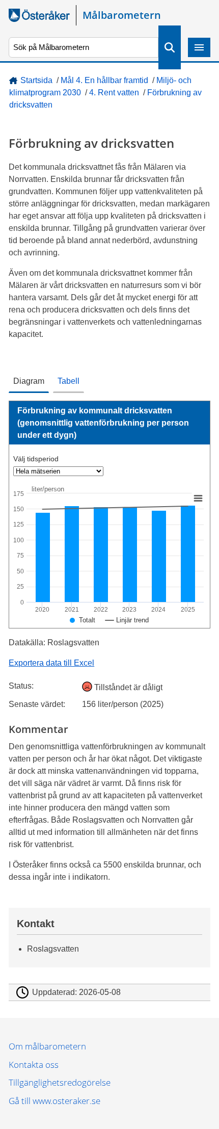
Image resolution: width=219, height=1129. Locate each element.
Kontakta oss (34, 1064)
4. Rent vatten (114, 92)
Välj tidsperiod (36, 459)
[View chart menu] (198, 498)
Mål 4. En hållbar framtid (104, 80)
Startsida (36, 80)
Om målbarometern (47, 1046)
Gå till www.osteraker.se (54, 1101)
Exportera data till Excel (51, 663)
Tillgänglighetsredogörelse (60, 1082)
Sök (169, 47)
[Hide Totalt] (82, 620)
